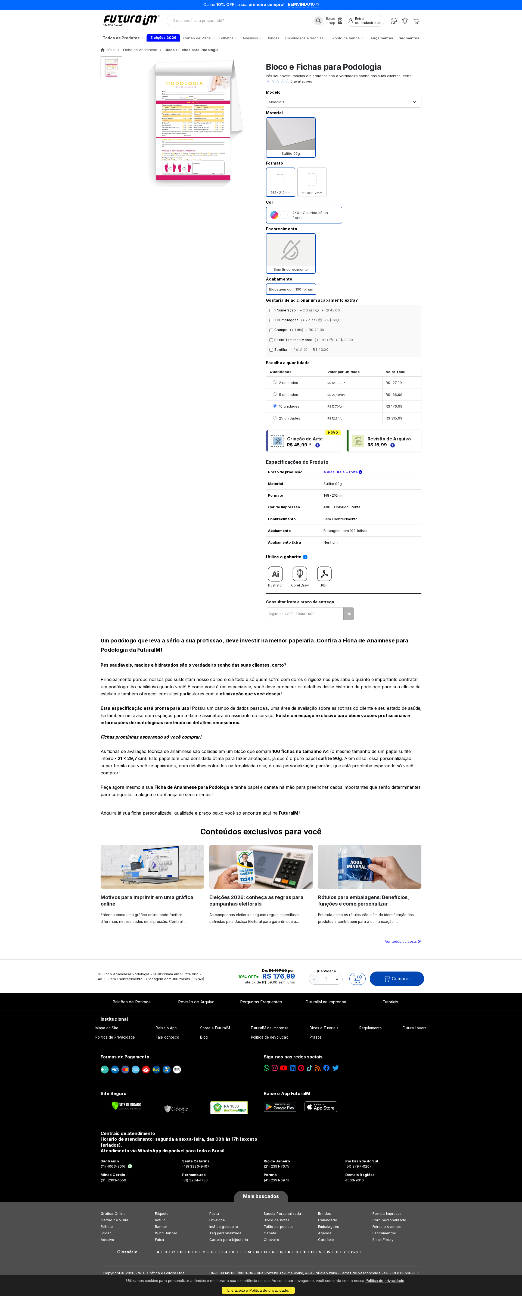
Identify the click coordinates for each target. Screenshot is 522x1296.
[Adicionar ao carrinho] (357, 979)
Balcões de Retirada (132, 1001)
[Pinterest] (301, 1068)
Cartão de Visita (114, 1220)
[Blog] (318, 1068)
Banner (161, 1226)
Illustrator (275, 585)
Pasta (214, 1213)
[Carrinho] (416, 21)
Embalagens (328, 1226)
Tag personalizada (225, 1233)
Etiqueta (162, 1213)
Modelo (273, 92)
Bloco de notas (277, 1220)
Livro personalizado (389, 1220)
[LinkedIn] (293, 1068)
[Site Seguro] (176, 1107)
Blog (204, 1037)
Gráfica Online (113, 1213)
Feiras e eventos (386, 1226)
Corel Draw (300, 585)
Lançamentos (384, 1233)
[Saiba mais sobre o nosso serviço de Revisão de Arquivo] (392, 444)
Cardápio (326, 1239)
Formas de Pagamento (125, 1056)
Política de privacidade (384, 1280)
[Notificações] (405, 21)
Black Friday (382, 1239)
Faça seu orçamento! (327, 4)
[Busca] (318, 20)
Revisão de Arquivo (196, 1001)
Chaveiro (271, 1239)
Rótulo (160, 1220)
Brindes (324, 1213)
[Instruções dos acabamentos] (317, 310)
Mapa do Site (107, 1028)
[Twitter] (335, 1068)
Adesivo (107, 1239)
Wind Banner (166, 1233)
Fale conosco (167, 1037)
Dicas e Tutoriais (324, 1028)
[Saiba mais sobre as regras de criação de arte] (317, 444)
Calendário (327, 1220)
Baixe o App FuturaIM (287, 1093)
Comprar (401, 978)
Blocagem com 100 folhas (291, 289)
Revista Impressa (387, 1213)
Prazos (316, 1037)
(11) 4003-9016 (113, 1166)
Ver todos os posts (401, 941)
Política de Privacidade (115, 1037)
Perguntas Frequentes (261, 1001)
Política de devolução (269, 1037)
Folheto (107, 1226)
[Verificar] (126, 1105)
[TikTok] (309, 1068)
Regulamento (370, 1028)
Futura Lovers (415, 1028)
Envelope (217, 1220)
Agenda (324, 1233)
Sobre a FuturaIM (215, 1028)
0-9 (354, 1252)
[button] (343, 81)
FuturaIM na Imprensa (325, 1001)
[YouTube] (283, 1068)
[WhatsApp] (394, 21)
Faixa (159, 1239)
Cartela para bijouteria (228, 1239)
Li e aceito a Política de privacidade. (258, 1290)
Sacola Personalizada (282, 1213)
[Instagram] (275, 1068)
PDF (324, 585)
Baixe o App (166, 1028)
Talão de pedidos (279, 1226)
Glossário (127, 1252)
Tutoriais (391, 1001)
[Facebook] (326, 1068)
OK (348, 613)
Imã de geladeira (223, 1226)
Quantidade (325, 971)
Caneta (270, 1233)
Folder (106, 1233)
